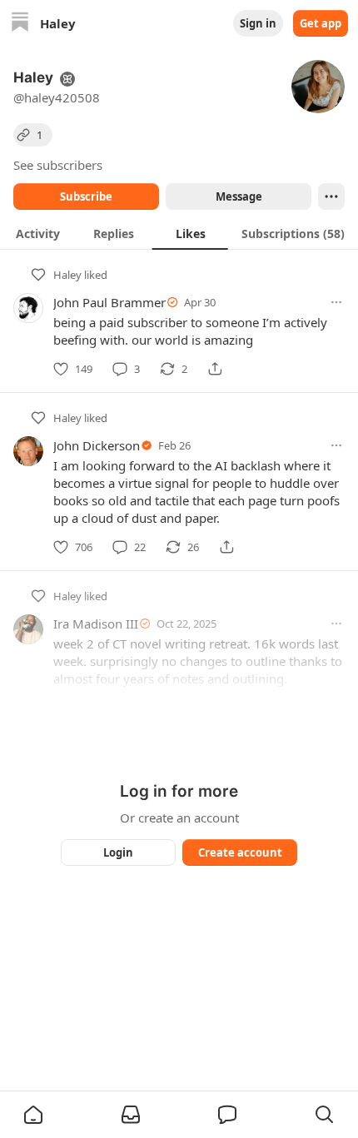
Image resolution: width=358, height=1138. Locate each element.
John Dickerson (96, 445)
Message (239, 196)
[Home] (20, 24)
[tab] (38, 233)
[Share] (215, 368)
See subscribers (57, 165)
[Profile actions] (331, 196)
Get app (320, 23)
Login (118, 852)
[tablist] (179, 233)
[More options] (336, 302)
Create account (240, 852)
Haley (67, 274)
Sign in (258, 23)
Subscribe (86, 196)
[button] (33, 1114)
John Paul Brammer (109, 302)
